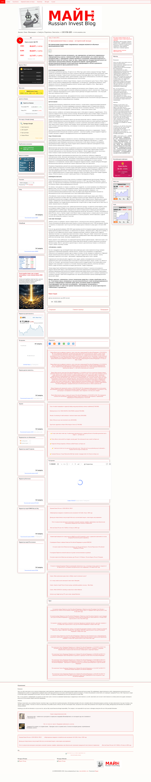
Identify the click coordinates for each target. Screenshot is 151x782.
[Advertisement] (78, 325)
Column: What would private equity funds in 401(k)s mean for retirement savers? (68, 576)
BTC (24, 317)
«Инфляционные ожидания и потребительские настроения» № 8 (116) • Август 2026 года (71, 512)
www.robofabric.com (83, 771)
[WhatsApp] (64, 344)
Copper (21, 267)
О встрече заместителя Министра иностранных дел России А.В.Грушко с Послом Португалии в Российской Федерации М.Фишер (78, 547)
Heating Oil (22, 263)
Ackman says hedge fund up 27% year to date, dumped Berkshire (65, 594)
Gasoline (22, 261)
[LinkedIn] (59, 344)
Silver (21, 266)
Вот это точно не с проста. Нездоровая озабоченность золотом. (59, 724)
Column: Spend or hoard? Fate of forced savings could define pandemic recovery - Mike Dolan (71, 585)
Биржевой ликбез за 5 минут (28, 1)
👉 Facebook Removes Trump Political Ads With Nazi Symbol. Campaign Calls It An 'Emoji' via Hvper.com (74, 454)
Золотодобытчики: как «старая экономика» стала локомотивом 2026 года (30, 275)
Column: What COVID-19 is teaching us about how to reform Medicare (66, 589)
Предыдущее (104, 309)
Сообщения (24, 440)
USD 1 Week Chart (37, 317)
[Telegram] (73, 344)
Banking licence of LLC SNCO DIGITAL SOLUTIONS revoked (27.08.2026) (67, 411)
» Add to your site (33, 268)
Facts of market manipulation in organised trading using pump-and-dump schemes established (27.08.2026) (74, 406)
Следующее (52, 309)
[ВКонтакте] (50, 344)
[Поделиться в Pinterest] (60, 301)
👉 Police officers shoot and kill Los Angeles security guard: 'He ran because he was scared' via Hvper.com (74, 439)
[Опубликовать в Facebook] (59, 301)
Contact (8, 1)
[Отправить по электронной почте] (54, 301)
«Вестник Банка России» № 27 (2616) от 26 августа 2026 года (64, 527)
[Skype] (68, 344)
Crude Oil (22, 258)
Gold (21, 264)
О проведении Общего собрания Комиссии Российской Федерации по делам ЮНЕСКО (70, 542)
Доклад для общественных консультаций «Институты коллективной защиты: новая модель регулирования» (76, 517)
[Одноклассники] (54, 344)
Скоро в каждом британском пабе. (58, 714)
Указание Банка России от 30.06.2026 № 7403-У (61, 508)
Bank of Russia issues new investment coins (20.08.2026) (63, 420)
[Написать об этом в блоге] (56, 301)
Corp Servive (15, 1)
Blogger (96, 771)
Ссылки (53, 1)
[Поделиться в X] (57, 301)
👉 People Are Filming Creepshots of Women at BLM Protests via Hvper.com (67, 443)
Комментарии (24, 443)
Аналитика (39, 1)
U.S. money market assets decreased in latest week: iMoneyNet (64, 580)
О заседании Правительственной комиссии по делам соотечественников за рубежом (70, 552)
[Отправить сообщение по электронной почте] (52, 301)
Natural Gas (22, 260)
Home (2, 1)
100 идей (47, 1)
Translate (30, 184)
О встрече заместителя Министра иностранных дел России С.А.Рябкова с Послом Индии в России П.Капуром (76, 557)
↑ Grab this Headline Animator (75, 755)
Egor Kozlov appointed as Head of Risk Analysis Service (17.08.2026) (66, 424)
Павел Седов (53, 294)
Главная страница (78, 309)
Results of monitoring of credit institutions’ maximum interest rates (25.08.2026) (68, 415)
